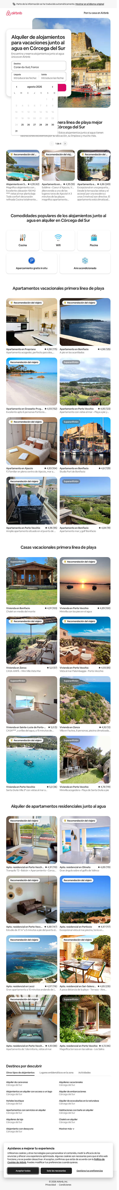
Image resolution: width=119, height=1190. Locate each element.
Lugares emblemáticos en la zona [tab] (56, 1072)
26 (28, 124)
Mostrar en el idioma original (89, 4)
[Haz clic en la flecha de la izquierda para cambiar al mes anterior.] (17, 87)
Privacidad (50, 1184)
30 (52, 124)
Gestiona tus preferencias (90, 1170)
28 (40, 124)
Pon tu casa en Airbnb (96, 13)
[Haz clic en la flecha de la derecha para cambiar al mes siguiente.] (52, 87)
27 (34, 124)
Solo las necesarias (56, 1170)
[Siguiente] (64, 143)
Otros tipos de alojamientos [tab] (20, 1072)
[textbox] (25, 78)
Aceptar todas (23, 1170)
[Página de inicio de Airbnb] (14, 13)
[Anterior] (51, 143)
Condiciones (65, 1184)
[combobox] (39, 67)
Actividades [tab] (84, 1072)
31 (16, 131)
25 (22, 124)
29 (46, 124)
